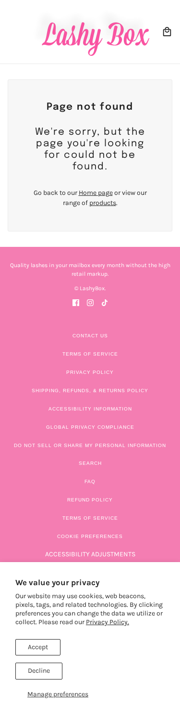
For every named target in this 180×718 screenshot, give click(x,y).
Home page (96, 193)
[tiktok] (104, 302)
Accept (38, 647)
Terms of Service (90, 354)
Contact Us (90, 335)
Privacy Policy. (107, 622)
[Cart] (167, 31)
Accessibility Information (90, 408)
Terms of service (90, 518)
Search (90, 463)
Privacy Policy (90, 372)
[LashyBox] (90, 32)
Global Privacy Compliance (90, 427)
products (102, 203)
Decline (39, 671)
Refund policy (90, 499)
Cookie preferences (90, 536)
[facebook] (76, 302)
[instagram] (90, 302)
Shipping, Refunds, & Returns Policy (90, 390)
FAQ (90, 481)
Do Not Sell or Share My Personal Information (90, 445)
